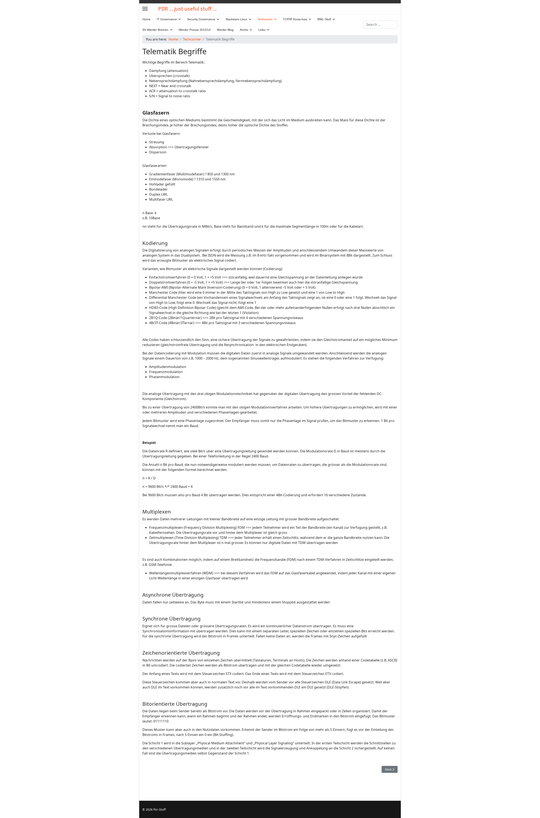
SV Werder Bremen (155, 29)
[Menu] (145, 8)
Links (261, 29)
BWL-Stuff (324, 19)
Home (146, 19)
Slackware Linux (236, 19)
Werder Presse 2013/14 (195, 29)
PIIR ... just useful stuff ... (187, 8)
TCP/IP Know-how (295, 19)
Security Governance (201, 19)
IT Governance (167, 19)
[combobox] (380, 24)
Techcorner (265, 19)
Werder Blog (225, 29)
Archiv (244, 29)
